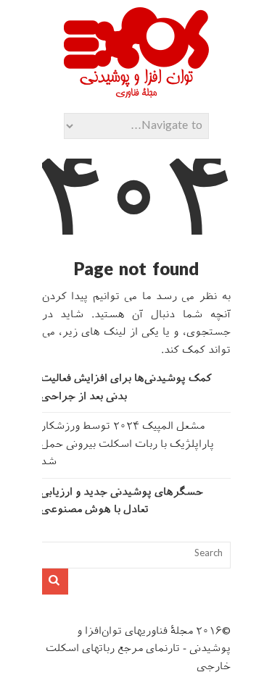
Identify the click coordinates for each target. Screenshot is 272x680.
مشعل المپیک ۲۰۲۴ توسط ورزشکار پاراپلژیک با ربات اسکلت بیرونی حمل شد (127, 444)
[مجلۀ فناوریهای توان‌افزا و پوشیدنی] (136, 93)
